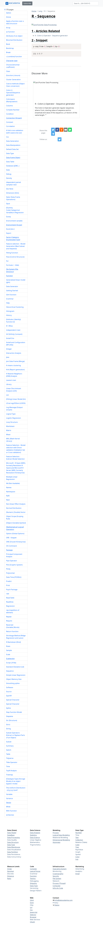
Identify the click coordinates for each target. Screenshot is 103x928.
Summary (9, 746)
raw (7, 594)
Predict (9, 581)
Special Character (12, 700)
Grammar (10, 299)
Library (8, 384)
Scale (8, 654)
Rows (8, 646)
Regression (10, 606)
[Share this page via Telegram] (53, 134)
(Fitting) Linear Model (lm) (16, 399)
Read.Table (10, 598)
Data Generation (12, 141)
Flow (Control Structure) (15, 257)
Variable (9, 794)
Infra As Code (58, 888)
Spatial (78, 854)
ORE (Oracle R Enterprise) (16, 542)
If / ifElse (9, 326)
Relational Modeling (60, 837)
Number (78, 833)
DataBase (10, 835)
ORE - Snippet (11, 538)
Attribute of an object (14, 36)
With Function (11, 811)
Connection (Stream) (14, 118)
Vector (8, 802)
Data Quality (12, 840)
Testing (33, 878)
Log (76, 859)
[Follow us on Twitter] (59, 139)
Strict (8, 724)
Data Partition (12, 852)
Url (31, 907)
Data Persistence (13, 854)
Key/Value (79, 849)
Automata (56, 842)
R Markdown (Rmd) (13, 642)
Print (8, 585)
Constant (9, 122)
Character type (11, 61)
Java (7, 357)
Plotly (8, 569)
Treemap (9, 775)
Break (8, 52)
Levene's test (11, 380)
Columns (9, 106)
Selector (33, 915)
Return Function (12, 631)
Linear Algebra (35, 840)
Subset (8, 742)
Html (32, 900)
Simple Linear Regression (15, 675)
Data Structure (13, 842)
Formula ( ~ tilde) (12, 265)
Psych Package (11, 589)
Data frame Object (13, 157)
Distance (10, 876)
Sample (9, 650)
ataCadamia (14, 3)
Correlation (10, 126)
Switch (8, 750)
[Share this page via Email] (66, 130)
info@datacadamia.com (64, 900)
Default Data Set (12, 149)
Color (77, 857)
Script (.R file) (11, 663)
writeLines (10, 815)
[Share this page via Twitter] (53, 130)
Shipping (33, 883)
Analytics (78, 871)
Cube (77, 845)
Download (77, 45)
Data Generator (12, 286)
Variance (9, 798)
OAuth (32, 922)
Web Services (35, 919)
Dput (8, 203)
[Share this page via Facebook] (57, 130)
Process (56, 833)
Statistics (33, 835)
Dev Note (9, 189)
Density (9, 178)
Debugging (34, 881)
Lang (40, 11)
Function (9, 276)
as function (10, 32)
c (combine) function (14, 56)
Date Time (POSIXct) (13, 577)
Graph (77, 852)
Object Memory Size (13, 679)
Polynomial (10, 573)
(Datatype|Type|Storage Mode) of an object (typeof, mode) (15, 781)
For (7, 261)
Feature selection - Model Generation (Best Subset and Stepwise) (15, 246)
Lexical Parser (35, 871)
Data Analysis (35, 833)
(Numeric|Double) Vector (16, 512)
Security (56, 876)
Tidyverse (9, 758)
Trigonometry (35, 845)
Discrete (10, 874)
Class (8, 71)
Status (57, 905)
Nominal (10, 871)
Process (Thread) (59, 883)
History (9, 315)
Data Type (10, 153)
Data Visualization (14, 849)
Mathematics (35, 842)
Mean (8, 434)
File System (57, 878)
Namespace (10, 491)
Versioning (34, 888)
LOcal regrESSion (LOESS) (15, 403)
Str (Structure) (11, 720)
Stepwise (9, 716)
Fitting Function (12, 253)
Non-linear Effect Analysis (15, 504)
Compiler (33, 869)
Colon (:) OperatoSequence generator (13, 92)
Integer (9, 349)
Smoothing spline (13, 683)
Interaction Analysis (13, 353)
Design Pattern (35, 890)
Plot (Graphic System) (14, 565)
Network (56, 881)
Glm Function (11, 295)
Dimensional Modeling (61, 840)
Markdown (10, 426)
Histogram (10, 311)
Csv (7, 137)
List (7, 395)
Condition (10, 114)
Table (8, 754)
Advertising (79, 869)
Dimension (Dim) (12, 193)
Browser (33, 917)
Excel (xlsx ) (10, 229)
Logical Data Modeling (61, 835)
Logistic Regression (13, 418)
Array (8, 28)
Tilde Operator (11, 762)
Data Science (35, 837)
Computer (56, 886)
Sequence (10, 671)
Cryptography (58, 874)
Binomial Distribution (14, 40)
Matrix (8, 430)
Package (9, 550)
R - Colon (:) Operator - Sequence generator (51, 35)
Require (9, 621)
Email (77, 874)
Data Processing (13, 837)
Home (34, 11)
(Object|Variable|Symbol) (16, 523)
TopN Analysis (11, 770)
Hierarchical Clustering (15, 307)
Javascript (33, 912)
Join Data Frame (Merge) (15, 361)
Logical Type (10, 414)
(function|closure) (13, 75)
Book (8, 44)
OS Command (11, 546)
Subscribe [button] (27, 3)
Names (8, 487)
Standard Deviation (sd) (15, 667)
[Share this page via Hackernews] (61, 130)
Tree (77, 847)
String (8, 729)
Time (8, 766)
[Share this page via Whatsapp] (70, 130)
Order (9, 869)
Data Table (10, 162)
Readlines (9, 602)
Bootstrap (10, 48)
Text (77, 837)
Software (9, 687)
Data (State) (11, 833)
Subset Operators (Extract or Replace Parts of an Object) (15, 735)
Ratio (9, 878)
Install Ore (10, 338)
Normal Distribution (13, 508)
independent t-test (13, 330)
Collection (79, 840)
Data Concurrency (14, 857)
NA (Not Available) (13, 483)
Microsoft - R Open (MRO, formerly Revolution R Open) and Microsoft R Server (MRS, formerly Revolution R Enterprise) (16, 468)
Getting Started (12, 290)
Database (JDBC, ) (12, 166)
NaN (7, 496)
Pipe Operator (11, 561)
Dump (8, 217)
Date (8, 170)
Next (8, 500)
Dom (32, 903)
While (8, 807)
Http (31, 905)
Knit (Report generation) (15, 369)
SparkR (9, 696)
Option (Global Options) (15, 533)
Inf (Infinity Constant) (14, 334)
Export (8, 233)
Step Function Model (14, 712)
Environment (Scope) (14, 225)
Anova (8, 17)
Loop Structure (12, 422)
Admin (8, 13)
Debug (8, 174)
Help (8, 303)
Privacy (55, 903)
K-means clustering (13, 365)
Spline (8, 708)
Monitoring (57, 871)
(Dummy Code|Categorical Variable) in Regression (15, 210)
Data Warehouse (13, 847)
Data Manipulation (13, 145)
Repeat (8, 617)
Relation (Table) (81, 842)
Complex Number (13, 110)
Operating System (59, 869)
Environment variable (14, 221)
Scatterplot (10, 658)
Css (31, 910)
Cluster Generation (13, 79)
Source (8, 691)
